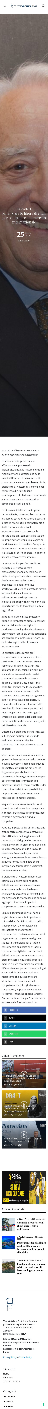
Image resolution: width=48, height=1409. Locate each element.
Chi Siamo (8, 1377)
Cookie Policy (25, 1357)
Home (6, 1374)
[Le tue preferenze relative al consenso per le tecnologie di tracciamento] (43, 1404)
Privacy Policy (10, 1357)
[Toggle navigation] (5, 6)
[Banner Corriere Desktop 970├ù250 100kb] (24, 1187)
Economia (9, 1396)
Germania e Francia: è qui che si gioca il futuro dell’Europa (30, 1225)
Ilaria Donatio (25, 241)
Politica (8, 1401)
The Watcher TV (11, 1381)
